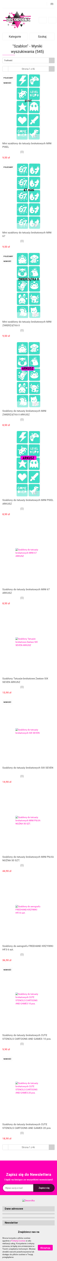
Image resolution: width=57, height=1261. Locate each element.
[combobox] (28, 60)
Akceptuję (45, 1248)
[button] (28, 1208)
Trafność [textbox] (8, 60)
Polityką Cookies (18, 1241)
